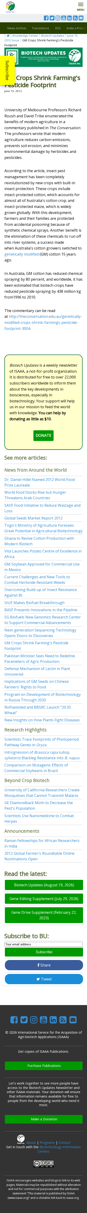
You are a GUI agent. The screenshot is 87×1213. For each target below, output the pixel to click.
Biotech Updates (52, 35)
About (31, 1142)
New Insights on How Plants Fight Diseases (42, 720)
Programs (47, 1142)
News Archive (16, 28)
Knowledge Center (25, 35)
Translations (40, 28)
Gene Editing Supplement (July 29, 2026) (44, 898)
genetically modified (21, 254)
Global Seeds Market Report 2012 (33, 518)
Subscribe (7, 70)
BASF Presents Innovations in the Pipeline (40, 609)
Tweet (46, 979)
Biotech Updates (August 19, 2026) (44, 885)
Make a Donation (44, 1119)
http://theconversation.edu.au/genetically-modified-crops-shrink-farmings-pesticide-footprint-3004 (43, 322)
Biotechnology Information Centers (59, 1149)
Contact (64, 1142)
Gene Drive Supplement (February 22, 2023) (44, 915)
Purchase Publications (44, 1065)
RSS (58, 28)
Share (45, 965)
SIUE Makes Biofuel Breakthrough (34, 602)
